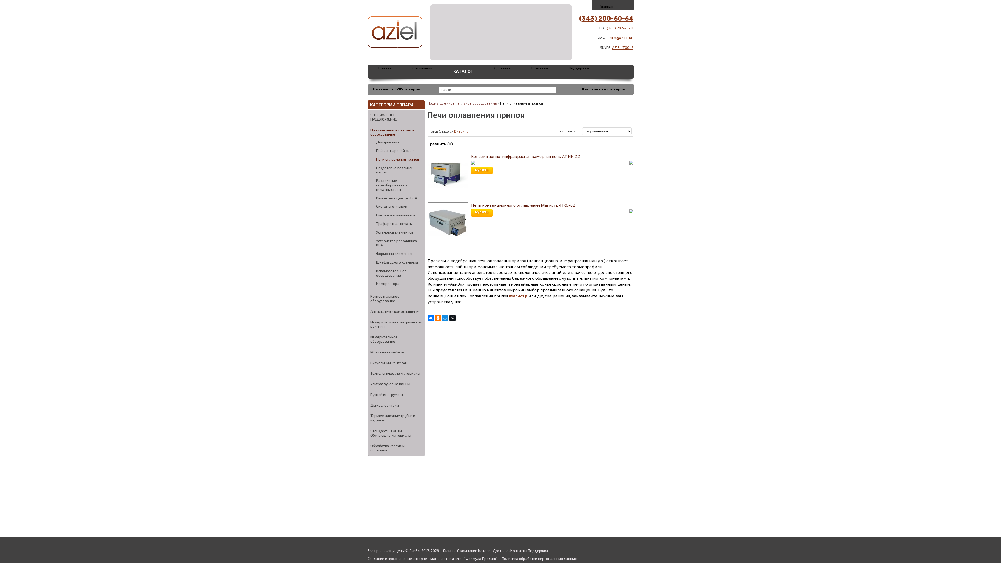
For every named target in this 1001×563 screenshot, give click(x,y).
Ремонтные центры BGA (396, 198)
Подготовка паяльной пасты (394, 170)
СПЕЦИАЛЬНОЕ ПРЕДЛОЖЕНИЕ (383, 117)
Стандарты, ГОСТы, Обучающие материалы (390, 433)
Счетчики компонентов (396, 215)
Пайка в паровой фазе (395, 151)
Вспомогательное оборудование (391, 273)
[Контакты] (613, 5)
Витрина (461, 131)
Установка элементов (394, 232)
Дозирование (388, 142)
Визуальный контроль (389, 362)
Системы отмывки (391, 206)
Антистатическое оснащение (395, 311)
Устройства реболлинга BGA (396, 243)
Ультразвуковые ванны (390, 384)
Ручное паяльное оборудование (384, 298)
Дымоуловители (384, 405)
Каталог (463, 71)
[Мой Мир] (445, 318)
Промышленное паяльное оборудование (392, 132)
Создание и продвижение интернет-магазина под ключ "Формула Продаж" (432, 558)
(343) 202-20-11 (620, 28)
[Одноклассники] (438, 318)
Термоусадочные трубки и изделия (392, 417)
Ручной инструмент (387, 394)
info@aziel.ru (621, 38)
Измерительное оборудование (384, 339)
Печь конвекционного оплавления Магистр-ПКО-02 (523, 205)
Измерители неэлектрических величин (396, 324)
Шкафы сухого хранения (397, 262)
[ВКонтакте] (431, 318)
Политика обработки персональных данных (539, 558)
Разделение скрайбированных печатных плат (391, 185)
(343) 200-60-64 (606, 18)
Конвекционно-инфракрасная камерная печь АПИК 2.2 (525, 156)
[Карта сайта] (625, 5)
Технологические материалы (395, 373)
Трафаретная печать (394, 224)
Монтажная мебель (387, 352)
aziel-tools (622, 47)
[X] (452, 318)
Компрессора (387, 284)
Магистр (518, 295)
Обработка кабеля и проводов (387, 448)
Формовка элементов (394, 254)
